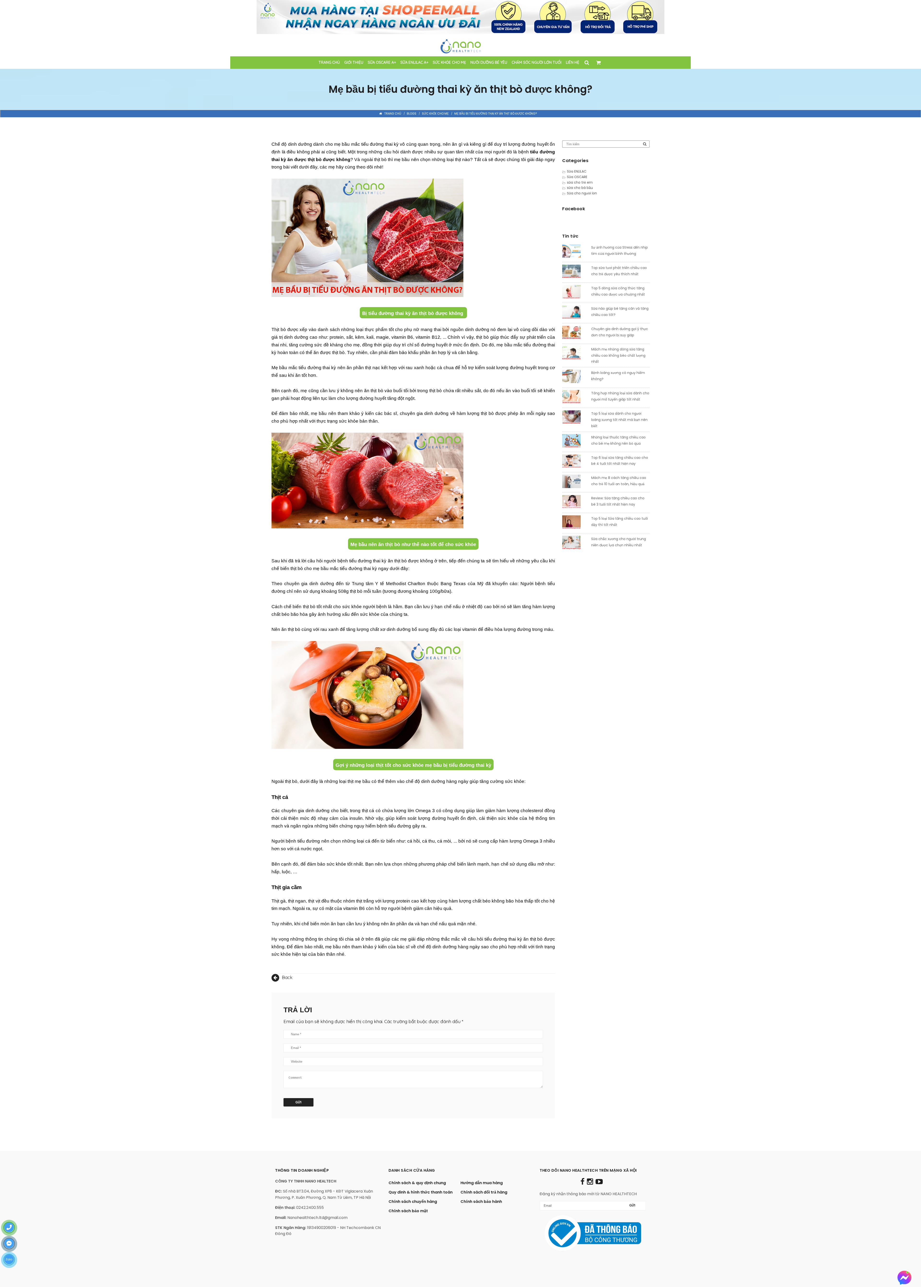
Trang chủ (392, 113)
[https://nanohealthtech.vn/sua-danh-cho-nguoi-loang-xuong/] (575, 418)
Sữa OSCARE (577, 177)
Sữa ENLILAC (576, 171)
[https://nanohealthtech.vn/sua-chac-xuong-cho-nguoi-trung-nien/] (575, 543)
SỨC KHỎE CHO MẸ (435, 113)
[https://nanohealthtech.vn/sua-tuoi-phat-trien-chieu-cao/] (575, 272)
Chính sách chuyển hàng (413, 1201)
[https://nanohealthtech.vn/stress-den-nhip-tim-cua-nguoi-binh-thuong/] (575, 252)
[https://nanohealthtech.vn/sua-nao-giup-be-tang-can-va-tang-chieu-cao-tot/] (575, 313)
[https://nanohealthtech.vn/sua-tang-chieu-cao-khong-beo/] (575, 353)
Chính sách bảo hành (481, 1201)
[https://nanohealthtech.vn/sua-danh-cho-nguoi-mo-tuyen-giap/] (575, 397)
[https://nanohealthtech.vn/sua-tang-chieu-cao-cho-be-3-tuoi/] (575, 502)
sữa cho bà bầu (580, 187)
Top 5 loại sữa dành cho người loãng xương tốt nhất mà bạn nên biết (619, 419)
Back (286, 977)
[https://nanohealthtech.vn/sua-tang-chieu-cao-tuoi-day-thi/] (575, 523)
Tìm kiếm (644, 144)
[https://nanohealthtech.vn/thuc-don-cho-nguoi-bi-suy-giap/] (575, 333)
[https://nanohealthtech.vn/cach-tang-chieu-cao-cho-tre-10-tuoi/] (575, 482)
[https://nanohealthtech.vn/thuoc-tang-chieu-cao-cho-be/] (575, 441)
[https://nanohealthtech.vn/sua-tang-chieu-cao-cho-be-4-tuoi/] (575, 462)
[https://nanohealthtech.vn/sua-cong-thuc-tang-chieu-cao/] (575, 292)
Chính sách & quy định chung (417, 1183)
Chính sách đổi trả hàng (483, 1192)
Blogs (411, 113)
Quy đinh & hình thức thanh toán (421, 1192)
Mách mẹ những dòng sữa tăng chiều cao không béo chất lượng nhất (618, 355)
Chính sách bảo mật (408, 1211)
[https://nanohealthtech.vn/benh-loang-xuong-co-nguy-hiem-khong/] (575, 377)
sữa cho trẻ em (580, 182)
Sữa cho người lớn (582, 193)
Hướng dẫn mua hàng (481, 1183)
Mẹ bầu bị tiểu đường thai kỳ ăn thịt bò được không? (495, 113)
